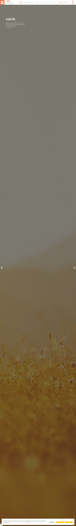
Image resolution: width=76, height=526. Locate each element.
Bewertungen (45, 2)
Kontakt (53, 2)
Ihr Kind (24, 2)
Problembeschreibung (30, 2)
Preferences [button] (7, 522)
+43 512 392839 (63, 2)
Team (41, 2)
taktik (8, 1)
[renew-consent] (1, 525)
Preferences (51, 522)
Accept (69, 522)
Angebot (37, 2)
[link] (24, 2)
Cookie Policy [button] (28, 521)
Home (20, 2)
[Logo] (2, 2)
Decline (60, 522)
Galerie (50, 2)
